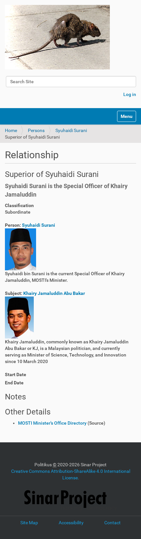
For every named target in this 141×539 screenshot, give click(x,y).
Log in (129, 94)
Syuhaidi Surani (71, 130)
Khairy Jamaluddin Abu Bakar (54, 293)
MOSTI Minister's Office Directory (52, 423)
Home (11, 130)
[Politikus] (57, 37)
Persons (36, 130)
